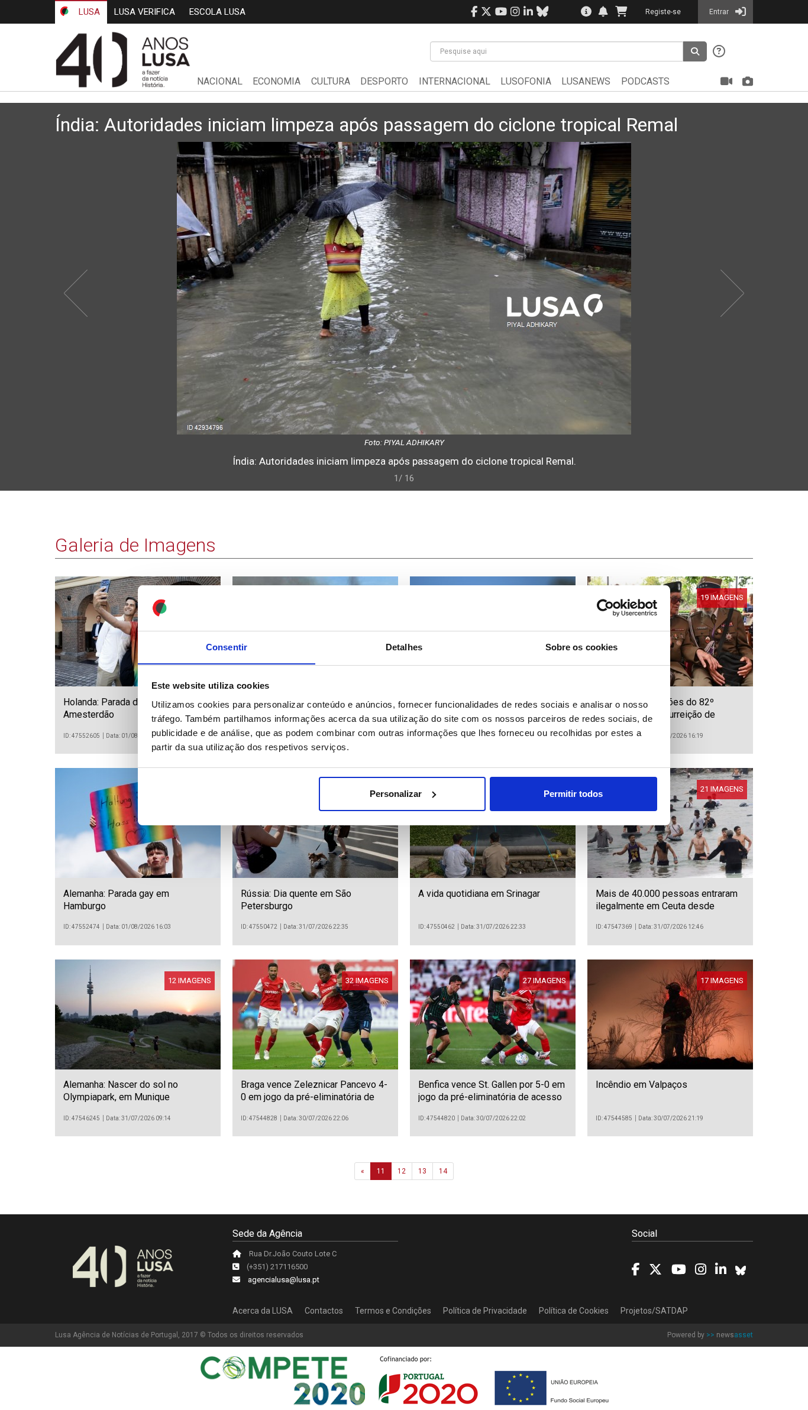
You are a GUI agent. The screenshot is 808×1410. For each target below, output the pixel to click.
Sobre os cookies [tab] (581, 646)
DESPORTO (384, 81)
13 (422, 1171)
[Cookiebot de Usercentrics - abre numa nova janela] (605, 608)
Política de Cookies (574, 1310)
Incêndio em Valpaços (641, 1084)
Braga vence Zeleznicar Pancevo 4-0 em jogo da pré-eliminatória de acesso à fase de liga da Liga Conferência (314, 1103)
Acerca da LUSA (262, 1310)
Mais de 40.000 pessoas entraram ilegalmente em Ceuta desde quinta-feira (667, 906)
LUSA (88, 12)
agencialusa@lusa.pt (283, 1279)
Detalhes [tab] (404, 646)
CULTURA (330, 81)
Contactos (324, 1310)
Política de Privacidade (485, 1310)
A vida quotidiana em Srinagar (479, 893)
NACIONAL (220, 81)
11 (381, 1171)
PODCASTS (645, 81)
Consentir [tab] (226, 646)
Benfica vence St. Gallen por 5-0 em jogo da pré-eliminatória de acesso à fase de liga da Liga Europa (491, 1097)
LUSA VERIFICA (144, 12)
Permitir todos (573, 794)
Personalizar (396, 794)
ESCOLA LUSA (217, 12)
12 (401, 1171)
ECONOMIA (276, 81)
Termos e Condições (393, 1310)
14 (443, 1171)
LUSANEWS (585, 81)
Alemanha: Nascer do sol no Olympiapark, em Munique (120, 1091)
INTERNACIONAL (454, 81)
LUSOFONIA (525, 81)
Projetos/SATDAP (654, 1310)
